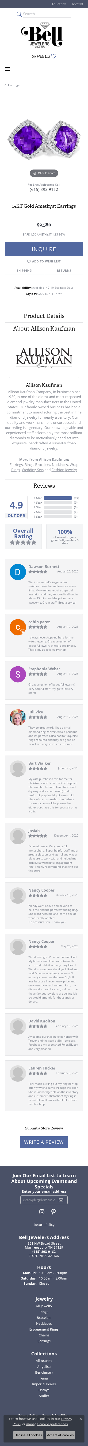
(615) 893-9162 (44, 189)
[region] (44, 139)
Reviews (44, 485)
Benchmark (44, 1372)
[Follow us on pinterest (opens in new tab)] (53, 1212)
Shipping (24, 271)
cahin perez (39, 621)
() (76, 498)
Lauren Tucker (41, 1068)
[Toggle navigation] (7, 69)
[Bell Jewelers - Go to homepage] (41, 35)
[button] (58, 4)
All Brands (44, 1360)
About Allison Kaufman (44, 328)
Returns (64, 271)
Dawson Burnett (43, 566)
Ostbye (44, 1390)
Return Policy (44, 1224)
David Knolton (41, 1021)
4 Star (38, 503)
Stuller (44, 1396)
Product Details (44, 316)
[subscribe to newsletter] (61, 1200)
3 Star (38, 507)
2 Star (38, 512)
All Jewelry (44, 1306)
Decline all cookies (28, 1435)
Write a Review (44, 1142)
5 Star (38, 498)
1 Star (38, 517)
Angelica (44, 1366)
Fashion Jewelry (64, 469)
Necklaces (60, 464)
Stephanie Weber (44, 668)
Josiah (34, 830)
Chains (44, 1335)
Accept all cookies (60, 1435)
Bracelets (42, 464)
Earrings (13, 85)
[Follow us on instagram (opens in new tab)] (42, 1212)
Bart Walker (39, 763)
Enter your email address (44, 1191)
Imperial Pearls (44, 1384)
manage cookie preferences (47, 1424)
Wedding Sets (33, 469)
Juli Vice (35, 712)
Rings (29, 464)
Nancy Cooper (41, 890)
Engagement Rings (44, 1329)
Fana (44, 1378)
